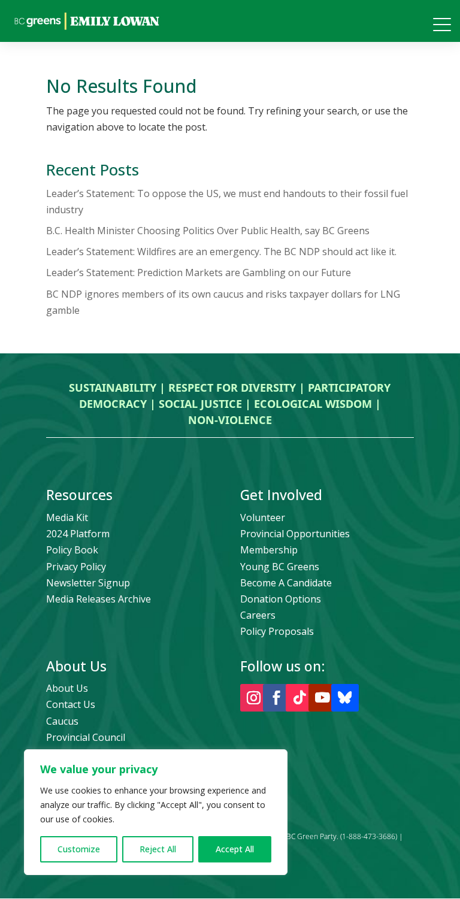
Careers (258, 615)
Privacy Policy (76, 566)
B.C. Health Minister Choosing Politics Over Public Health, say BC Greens (208, 230)
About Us (67, 688)
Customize (79, 849)
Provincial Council (85, 737)
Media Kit (67, 517)
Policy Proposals (277, 631)
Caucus (62, 721)
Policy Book (72, 549)
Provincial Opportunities (295, 533)
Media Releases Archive (98, 599)
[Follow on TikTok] (299, 698)
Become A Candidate (286, 582)
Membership (269, 549)
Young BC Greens (279, 566)
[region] (156, 812)
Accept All (235, 849)
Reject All (158, 849)
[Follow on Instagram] (254, 698)
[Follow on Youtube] (322, 698)
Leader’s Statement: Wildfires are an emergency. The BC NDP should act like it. (221, 251)
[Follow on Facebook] (276, 698)
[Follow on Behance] (345, 698)
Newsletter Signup (88, 582)
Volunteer (262, 517)
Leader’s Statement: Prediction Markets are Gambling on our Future (198, 272)
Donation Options (280, 599)
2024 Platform (78, 533)
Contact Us (70, 704)
